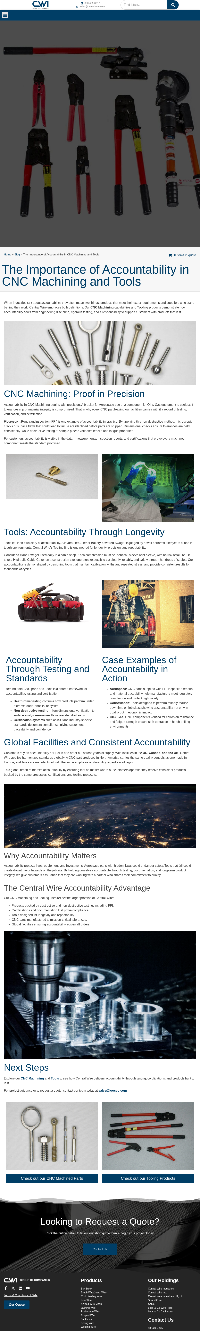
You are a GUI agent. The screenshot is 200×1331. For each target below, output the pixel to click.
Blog (17, 254)
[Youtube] (28, 1288)
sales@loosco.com (112, 1090)
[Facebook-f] (5, 1288)
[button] (5, 15)
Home (7, 254)
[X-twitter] (13, 1288)
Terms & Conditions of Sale (20, 1295)
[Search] (173, 4)
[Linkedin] (20, 1288)
